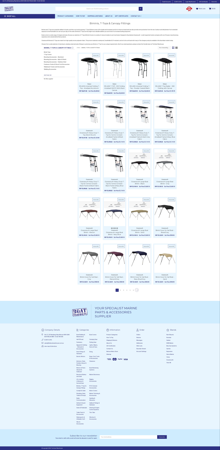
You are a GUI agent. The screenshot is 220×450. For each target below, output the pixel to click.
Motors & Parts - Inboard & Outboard (81, 369)
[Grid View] (173, 48)
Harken (168, 340)
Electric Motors (80, 356)
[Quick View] (97, 55)
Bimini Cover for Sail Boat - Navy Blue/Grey (139, 278)
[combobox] (99, 9)
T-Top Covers (48, 54)
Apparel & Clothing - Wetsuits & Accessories (81, 347)
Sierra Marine (170, 354)
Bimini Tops (47, 52)
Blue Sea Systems (171, 346)
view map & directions (50, 346)
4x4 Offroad (79, 339)
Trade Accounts (166, 1)
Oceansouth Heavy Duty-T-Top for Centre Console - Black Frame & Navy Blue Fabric (114, 185)
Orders (138, 334)
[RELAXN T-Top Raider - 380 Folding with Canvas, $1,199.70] (164, 68)
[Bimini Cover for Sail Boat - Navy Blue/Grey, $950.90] (139, 259)
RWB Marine (169, 343)
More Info (96, 55)
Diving (91, 351)
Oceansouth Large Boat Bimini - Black (139, 183)
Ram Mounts (170, 334)
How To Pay (80, 16)
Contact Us (135, 16)
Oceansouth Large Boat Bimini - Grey (164, 183)
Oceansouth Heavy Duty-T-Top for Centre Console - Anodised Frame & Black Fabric (114, 136)
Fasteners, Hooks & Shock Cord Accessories (57, 64)
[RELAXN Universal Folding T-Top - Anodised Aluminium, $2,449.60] (89, 68)
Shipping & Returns (95, 16)
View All (168, 362)
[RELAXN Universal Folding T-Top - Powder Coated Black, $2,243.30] (139, 68)
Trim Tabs (92, 412)
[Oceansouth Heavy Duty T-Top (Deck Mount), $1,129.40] (89, 114)
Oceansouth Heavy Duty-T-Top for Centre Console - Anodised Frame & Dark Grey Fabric (140, 136)
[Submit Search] (140, 9)
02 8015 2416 (178, 1)
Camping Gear (93, 339)
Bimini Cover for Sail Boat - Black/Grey (165, 231)
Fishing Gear (92, 342)
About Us (108, 16)
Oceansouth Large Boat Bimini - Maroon (89, 231)
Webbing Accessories (50, 69)
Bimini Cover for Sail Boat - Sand (165, 278)
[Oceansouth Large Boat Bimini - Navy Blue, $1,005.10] (114, 212)
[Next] (137, 290)
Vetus (168, 357)
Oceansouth (169, 360)
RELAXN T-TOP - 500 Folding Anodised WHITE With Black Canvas (114, 88)
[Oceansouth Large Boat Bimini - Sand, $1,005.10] (139, 212)
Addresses (139, 343)
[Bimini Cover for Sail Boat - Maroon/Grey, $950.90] (114, 259)
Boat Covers (92, 334)
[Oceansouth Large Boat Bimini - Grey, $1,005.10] (164, 163)
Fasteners (79, 342)
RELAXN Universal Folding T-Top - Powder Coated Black (140, 87)
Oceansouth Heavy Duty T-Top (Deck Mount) (89, 134)
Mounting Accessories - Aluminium (54, 57)
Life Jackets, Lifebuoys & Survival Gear (80, 381)
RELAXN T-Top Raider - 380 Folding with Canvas (165, 87)
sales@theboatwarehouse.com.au (54, 343)
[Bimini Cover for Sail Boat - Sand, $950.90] (164, 259)
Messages (139, 340)
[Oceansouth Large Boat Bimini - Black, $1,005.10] (139, 163)
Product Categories (65, 16)
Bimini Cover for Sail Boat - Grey (89, 278)
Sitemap (108, 354)
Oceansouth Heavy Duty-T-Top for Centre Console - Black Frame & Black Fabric (89, 184)
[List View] (176, 48)
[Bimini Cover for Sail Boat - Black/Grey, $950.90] (164, 212)
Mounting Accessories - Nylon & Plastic (55, 59)
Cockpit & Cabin (81, 390)
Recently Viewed (141, 348)
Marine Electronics (94, 374)
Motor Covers (93, 390)
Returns (138, 337)
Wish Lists (202, 8)
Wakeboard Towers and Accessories (54, 67)
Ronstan (168, 337)
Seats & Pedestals (81, 407)
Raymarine (169, 351)
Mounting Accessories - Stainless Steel (55, 62)
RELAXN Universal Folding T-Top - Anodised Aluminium (89, 87)
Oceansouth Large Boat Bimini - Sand (139, 231)
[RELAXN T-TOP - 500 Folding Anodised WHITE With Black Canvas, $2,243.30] (114, 68)
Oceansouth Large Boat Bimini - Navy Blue (114, 233)
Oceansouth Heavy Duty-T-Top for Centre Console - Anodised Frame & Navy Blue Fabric (165, 136)
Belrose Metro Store (112, 351)
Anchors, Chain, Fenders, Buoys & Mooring (81, 363)
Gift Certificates (121, 16)
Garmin (168, 348)
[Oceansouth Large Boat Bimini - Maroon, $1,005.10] (89, 212)
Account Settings (141, 351)
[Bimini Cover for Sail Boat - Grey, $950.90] (89, 259)
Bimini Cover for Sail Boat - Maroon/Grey (114, 278)
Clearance (92, 361)
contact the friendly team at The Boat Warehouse (150, 44)
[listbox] (164, 47)
